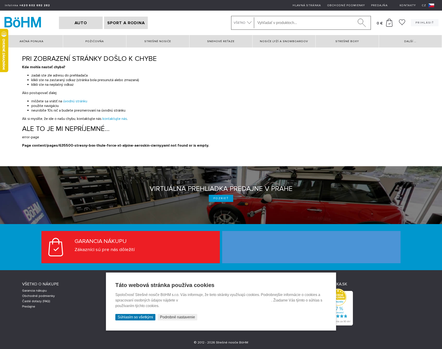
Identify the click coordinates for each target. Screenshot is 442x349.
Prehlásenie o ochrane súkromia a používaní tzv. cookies (225, 300)
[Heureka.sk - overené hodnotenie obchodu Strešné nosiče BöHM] (338, 324)
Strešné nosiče (157, 41)
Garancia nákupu (34, 291)
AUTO (81, 22)
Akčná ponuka (32, 41)
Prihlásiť (425, 22)
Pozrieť (221, 198)
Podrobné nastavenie (177, 317)
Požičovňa (94, 41)
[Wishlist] (402, 24)
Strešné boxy (347, 41)
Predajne (28, 306)
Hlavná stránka (307, 5)
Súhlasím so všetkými (135, 317)
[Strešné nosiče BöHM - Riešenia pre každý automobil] (22, 23)
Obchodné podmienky (346, 5)
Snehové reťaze (221, 41)
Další (410, 41)
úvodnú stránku (75, 101)
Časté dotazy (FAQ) (36, 301)
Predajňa (379, 5)
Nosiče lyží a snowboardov (284, 41)
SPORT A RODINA (126, 22)
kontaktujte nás (114, 118)
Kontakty (408, 5)
